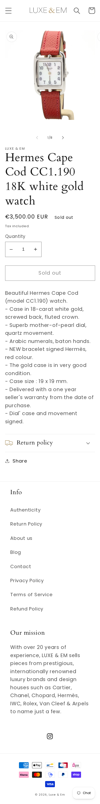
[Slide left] (37, 137)
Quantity (15, 236)
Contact (20, 566)
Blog (15, 552)
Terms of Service (31, 594)
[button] (8, 10)
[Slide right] (63, 137)
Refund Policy (26, 609)
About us (21, 538)
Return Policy (26, 524)
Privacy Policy (27, 580)
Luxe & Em (57, 795)
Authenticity (25, 510)
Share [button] (20, 461)
